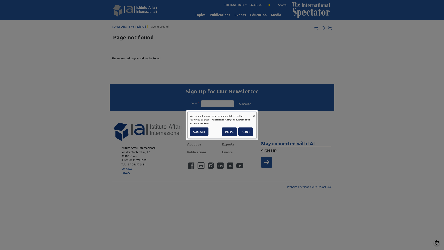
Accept (246, 131)
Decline (229, 131)
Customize (199, 131)
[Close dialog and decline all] (254, 114)
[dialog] (222, 125)
